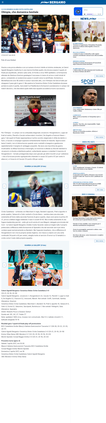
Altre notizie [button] (99, 76)
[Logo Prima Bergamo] (53, 2)
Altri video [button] (100, 190)
